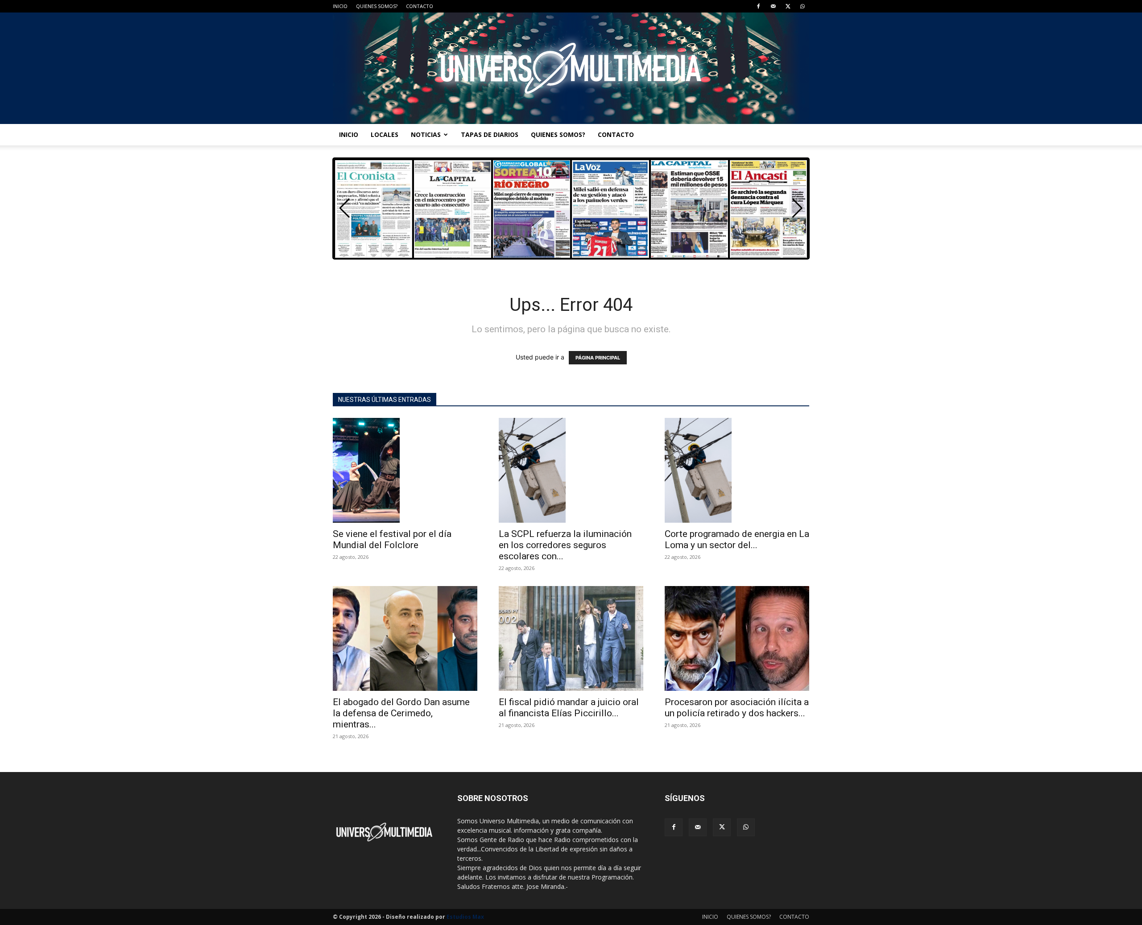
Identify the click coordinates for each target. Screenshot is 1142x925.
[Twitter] (787, 6)
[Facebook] (758, 6)
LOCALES (384, 134)
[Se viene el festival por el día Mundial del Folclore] (405, 470)
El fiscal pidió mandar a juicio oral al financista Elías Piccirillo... (569, 708)
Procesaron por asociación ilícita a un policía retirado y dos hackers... (737, 708)
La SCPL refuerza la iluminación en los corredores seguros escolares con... (565, 545)
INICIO (340, 6)
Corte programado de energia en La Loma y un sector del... (737, 539)
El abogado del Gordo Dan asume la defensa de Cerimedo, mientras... (401, 713)
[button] (797, 208)
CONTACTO (419, 6)
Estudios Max (465, 917)
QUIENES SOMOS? (376, 6)
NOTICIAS (426, 134)
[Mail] (773, 6)
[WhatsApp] (802, 6)
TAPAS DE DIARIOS (489, 134)
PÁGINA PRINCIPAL (597, 358)
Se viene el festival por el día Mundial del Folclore (392, 539)
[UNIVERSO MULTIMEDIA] (571, 68)
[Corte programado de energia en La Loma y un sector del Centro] (737, 470)
